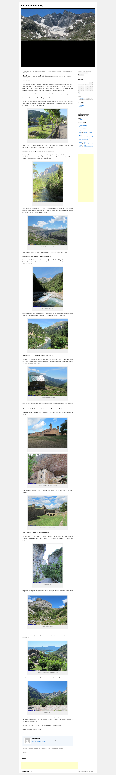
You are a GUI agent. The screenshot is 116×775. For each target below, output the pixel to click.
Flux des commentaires (83, 126)
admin (35, 77)
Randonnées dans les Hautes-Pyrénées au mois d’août (60, 71)
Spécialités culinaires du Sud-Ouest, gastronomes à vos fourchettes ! (86, 134)
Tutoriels (80, 111)
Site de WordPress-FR (83, 128)
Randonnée (37, 748)
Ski (79, 109)
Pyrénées (80, 106)
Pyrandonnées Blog (32, 5)
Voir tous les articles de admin (39, 741)
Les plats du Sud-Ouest (83, 136)
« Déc (79, 93)
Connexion (81, 123)
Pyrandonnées (81, 98)
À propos (30, 66)
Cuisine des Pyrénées (83, 103)
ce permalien (60, 748)
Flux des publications (83, 125)
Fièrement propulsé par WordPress (86, 771)
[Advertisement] (58, 52)
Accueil (24, 66)
